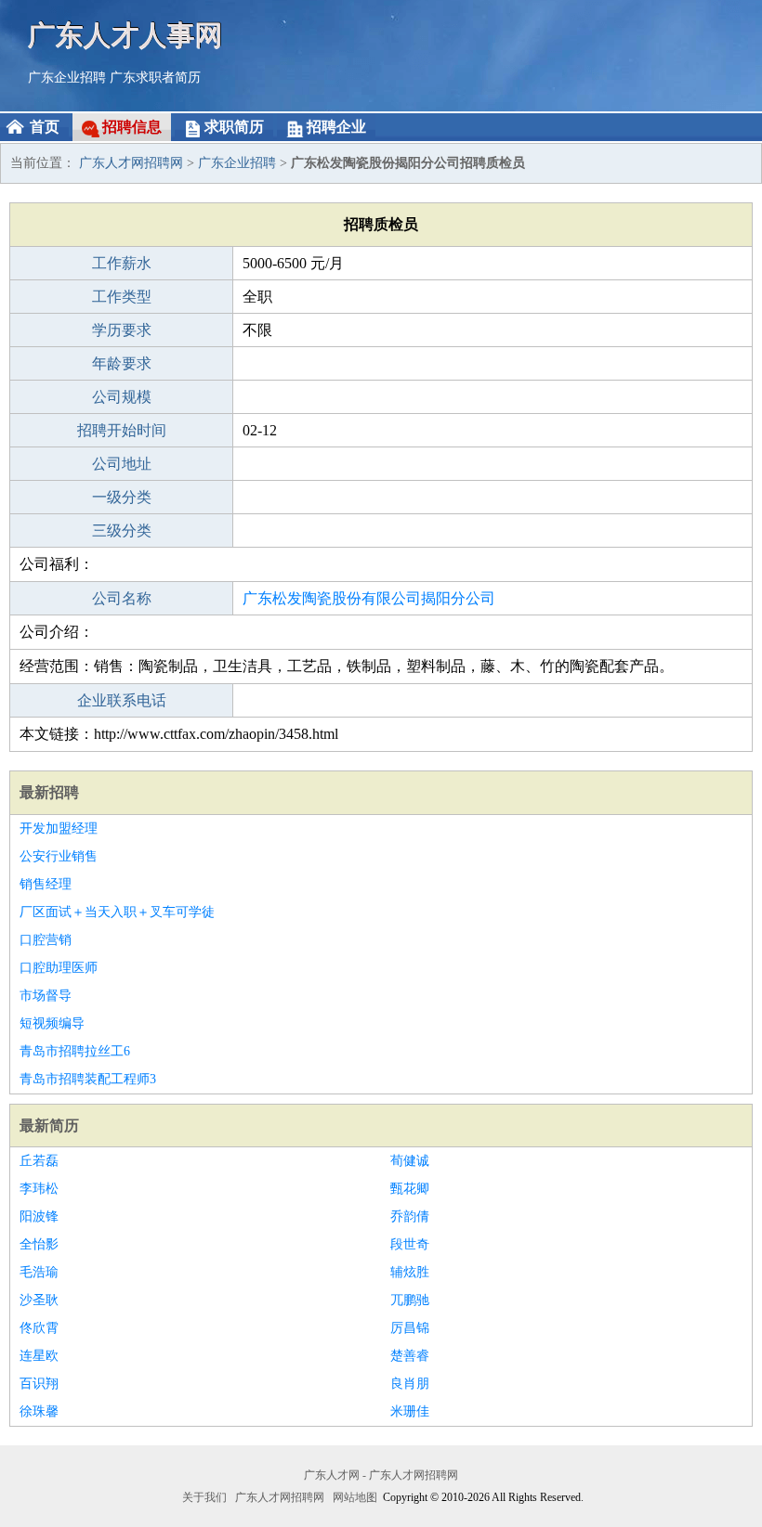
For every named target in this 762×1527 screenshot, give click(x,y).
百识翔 (39, 1384)
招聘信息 (132, 127)
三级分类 (121, 530)
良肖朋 (409, 1384)
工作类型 (121, 296)
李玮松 (39, 1189)
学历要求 (121, 330)
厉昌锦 (409, 1328)
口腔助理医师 (59, 968)
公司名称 (121, 598)
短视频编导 (52, 1023)
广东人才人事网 (125, 34)
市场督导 (46, 996)
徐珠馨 (39, 1411)
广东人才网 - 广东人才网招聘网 (381, 1475)
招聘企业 (336, 127)
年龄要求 (121, 363)
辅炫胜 (409, 1272)
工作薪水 (121, 263)
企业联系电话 (121, 700)
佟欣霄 (39, 1328)
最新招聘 (49, 792)
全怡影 (39, 1244)
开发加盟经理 (59, 828)
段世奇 (409, 1244)
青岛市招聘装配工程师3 (88, 1079)
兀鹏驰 (409, 1300)
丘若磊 (39, 1161)
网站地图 (355, 1497)
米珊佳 (409, 1411)
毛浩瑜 (39, 1272)
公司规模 (121, 397)
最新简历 (49, 1125)
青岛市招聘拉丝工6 (75, 1051)
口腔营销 (46, 940)
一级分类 (121, 497)
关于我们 (204, 1497)
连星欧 (39, 1356)
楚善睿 (409, 1356)
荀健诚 (409, 1161)
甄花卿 (409, 1189)
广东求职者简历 (155, 77)
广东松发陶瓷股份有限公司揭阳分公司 (369, 598)
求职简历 (234, 127)
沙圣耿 (39, 1300)
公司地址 (121, 464)
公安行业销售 (59, 856)
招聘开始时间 (121, 430)
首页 (44, 127)
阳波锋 (39, 1216)
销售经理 (46, 884)
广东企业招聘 (67, 77)
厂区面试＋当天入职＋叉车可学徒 (117, 912)
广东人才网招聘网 (131, 163)
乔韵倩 (409, 1216)
